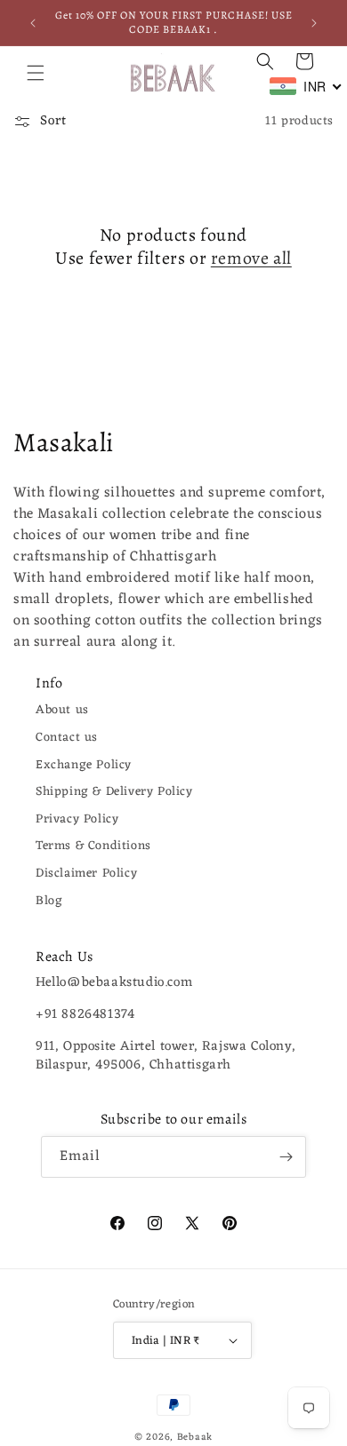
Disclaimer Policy (86, 873)
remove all (251, 258)
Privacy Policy (77, 819)
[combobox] (306, 86)
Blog (49, 901)
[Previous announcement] (32, 23)
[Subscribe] (285, 1157)
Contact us (67, 738)
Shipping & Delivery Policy (114, 792)
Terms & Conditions (93, 846)
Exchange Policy (84, 765)
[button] (35, 72)
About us (62, 710)
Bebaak (195, 1437)
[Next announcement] (314, 23)
